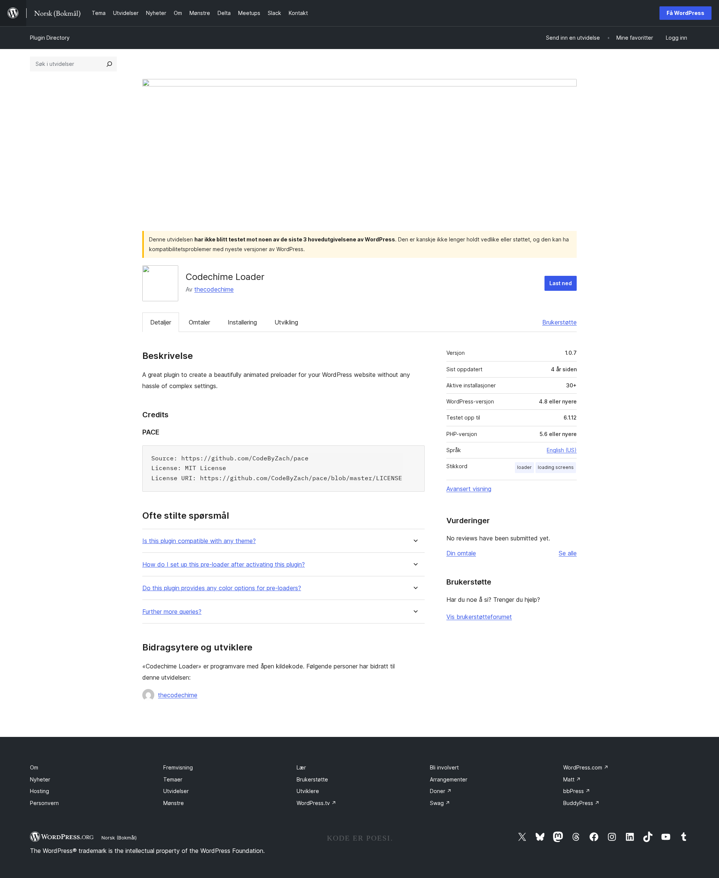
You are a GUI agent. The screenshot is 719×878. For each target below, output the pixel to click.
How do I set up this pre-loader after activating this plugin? (223, 564)
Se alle (568, 553)
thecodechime (214, 289)
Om (34, 767)
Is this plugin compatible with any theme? (199, 541)
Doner (441, 791)
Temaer (172, 779)
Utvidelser (176, 791)
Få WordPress (685, 13)
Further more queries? (171, 611)
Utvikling (286, 322)
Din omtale (461, 553)
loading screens (556, 467)
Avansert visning (468, 489)
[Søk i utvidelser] (109, 64)
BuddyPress (581, 803)
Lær (301, 767)
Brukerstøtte (559, 322)
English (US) (562, 450)
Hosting (39, 791)
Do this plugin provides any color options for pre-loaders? (221, 588)
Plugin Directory (50, 37)
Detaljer (160, 322)
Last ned (560, 283)
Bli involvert (444, 767)
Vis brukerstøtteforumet (479, 617)
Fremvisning (178, 767)
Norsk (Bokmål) (119, 838)
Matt (572, 779)
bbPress (576, 791)
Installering (242, 322)
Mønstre (173, 803)
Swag (440, 803)
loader (524, 467)
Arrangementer (448, 779)
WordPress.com (586, 767)
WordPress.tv (316, 803)
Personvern (44, 803)
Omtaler (199, 322)
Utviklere (308, 791)
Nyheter (40, 779)
